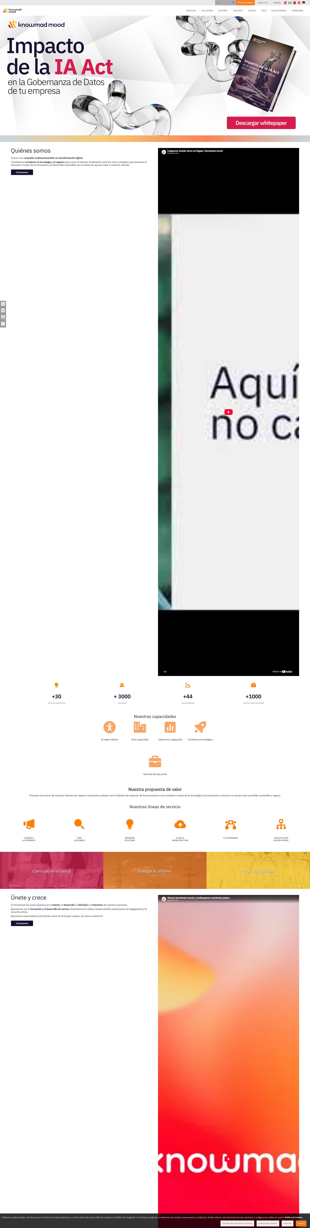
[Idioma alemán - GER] (303, 2)
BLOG (264, 10)
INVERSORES (297, 10)
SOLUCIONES (207, 10)
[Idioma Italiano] (290, 2)
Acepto (301, 1223)
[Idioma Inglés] (285, 2)
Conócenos (22, 172)
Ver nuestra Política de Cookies (237, 1223)
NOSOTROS (238, 10)
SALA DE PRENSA (278, 10)
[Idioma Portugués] (294, 2)
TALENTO (252, 10)
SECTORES (223, 10)
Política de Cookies (293, 1217)
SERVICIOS (191, 10)
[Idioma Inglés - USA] (299, 2)
